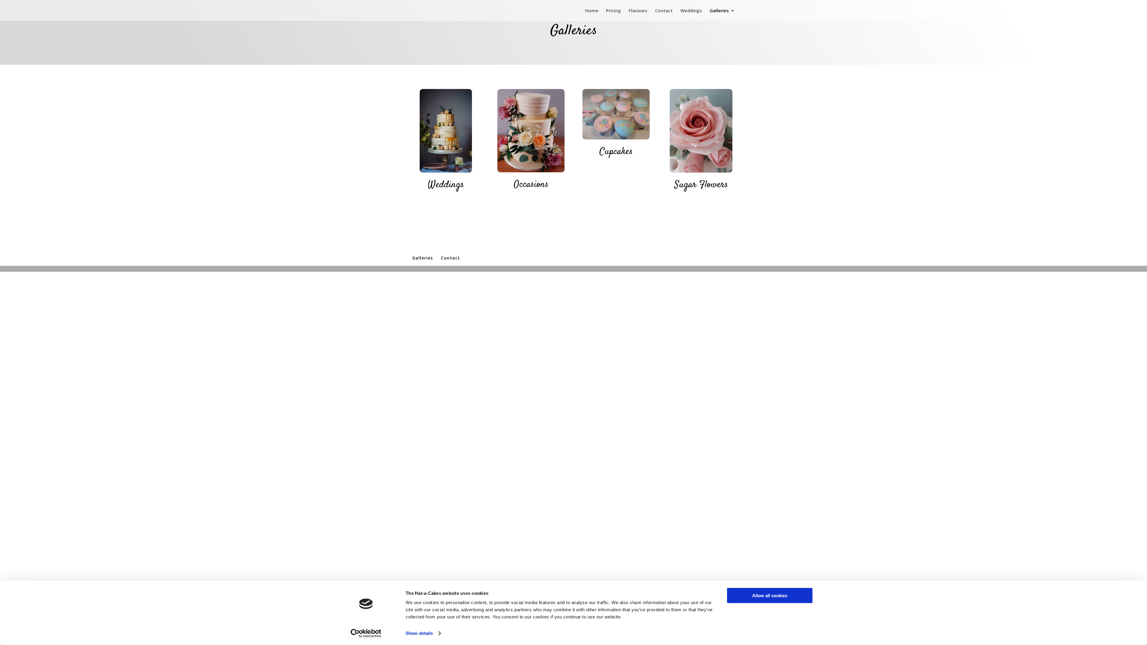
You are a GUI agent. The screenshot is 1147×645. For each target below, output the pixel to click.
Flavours (638, 10)
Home (591, 10)
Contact (664, 10)
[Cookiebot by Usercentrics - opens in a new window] (366, 633)
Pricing (613, 10)
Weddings (691, 10)
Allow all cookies (769, 595)
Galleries (719, 10)
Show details (419, 633)
